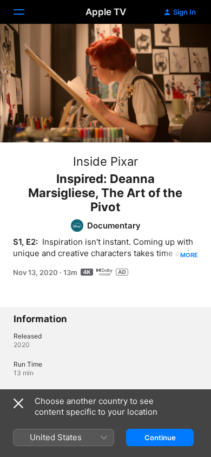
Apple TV (105, 11)
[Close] (18, 403)
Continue (160, 437)
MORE (189, 255)
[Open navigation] (25, 12)
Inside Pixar (105, 161)
